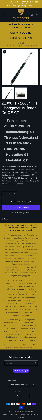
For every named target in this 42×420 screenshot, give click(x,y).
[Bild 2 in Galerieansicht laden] (21, 93)
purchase (19, 267)
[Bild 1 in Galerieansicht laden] (8, 93)
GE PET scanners (20, 270)
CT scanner (25, 255)
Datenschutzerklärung (28, 414)
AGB (38, 414)
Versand (22, 417)
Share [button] (6, 219)
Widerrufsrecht (14, 414)
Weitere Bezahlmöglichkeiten (21, 213)
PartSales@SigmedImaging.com (21, 45)
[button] (4, 15)
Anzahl (4, 189)
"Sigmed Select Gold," (21, 331)
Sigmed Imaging (20, 411)
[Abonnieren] (35, 362)
